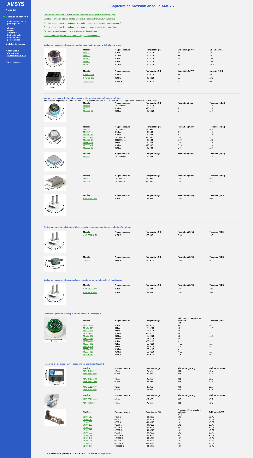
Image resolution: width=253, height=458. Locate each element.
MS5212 (86, 56)
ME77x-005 (88, 346)
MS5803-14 (88, 145)
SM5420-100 (88, 81)
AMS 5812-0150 (90, 235)
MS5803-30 (88, 148)
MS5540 (86, 129)
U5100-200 (87, 427)
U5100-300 (87, 430)
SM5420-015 (88, 74)
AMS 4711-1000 (89, 371)
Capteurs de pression (17, 17)
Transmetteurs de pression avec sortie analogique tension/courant (72, 35)
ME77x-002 (88, 344)
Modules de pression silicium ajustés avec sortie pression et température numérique (79, 19)
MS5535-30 (88, 111)
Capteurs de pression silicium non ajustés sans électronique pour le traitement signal (80, 15)
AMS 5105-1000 (90, 289)
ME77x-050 (88, 354)
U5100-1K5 (87, 438)
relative (10, 30)
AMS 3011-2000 (89, 389)
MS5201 (86, 53)
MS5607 (86, 178)
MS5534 (86, 106)
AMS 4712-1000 (90, 379)
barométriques (13, 37)
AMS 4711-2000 (89, 374)
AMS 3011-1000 (89, 387)
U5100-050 (87, 422)
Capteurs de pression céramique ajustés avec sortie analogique (70, 31)
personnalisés (13, 40)
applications (106, 453)
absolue (10, 28)
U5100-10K (87, 446)
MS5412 (86, 65)
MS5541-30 (88, 135)
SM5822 (86, 260)
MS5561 (86, 157)
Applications (12, 51)
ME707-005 (88, 331)
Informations (12, 53)
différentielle (13, 33)
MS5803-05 (88, 143)
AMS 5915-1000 (90, 198)
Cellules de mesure (15, 44)
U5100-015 (87, 417)
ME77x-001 (88, 341)
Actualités (11, 10)
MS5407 (86, 62)
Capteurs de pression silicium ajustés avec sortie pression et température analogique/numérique (84, 23)
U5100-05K (87, 443)
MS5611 (86, 181)
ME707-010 (88, 333)
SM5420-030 (88, 78)
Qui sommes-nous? (16, 55)
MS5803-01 (88, 137)
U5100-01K (87, 435)
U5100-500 (87, 433)
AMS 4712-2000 (90, 382)
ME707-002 (88, 328)
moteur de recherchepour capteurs (16, 22)
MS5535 (86, 108)
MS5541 (86, 132)
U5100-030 (87, 420)
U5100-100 (87, 425)
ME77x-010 (88, 349)
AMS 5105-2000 (90, 292)
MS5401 (86, 59)
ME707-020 (88, 336)
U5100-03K (87, 441)
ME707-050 (88, 339)
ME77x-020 (88, 352)
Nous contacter (14, 62)
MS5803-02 (88, 140)
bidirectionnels (14, 35)
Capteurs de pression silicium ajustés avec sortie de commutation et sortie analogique (80, 27)
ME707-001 (88, 325)
